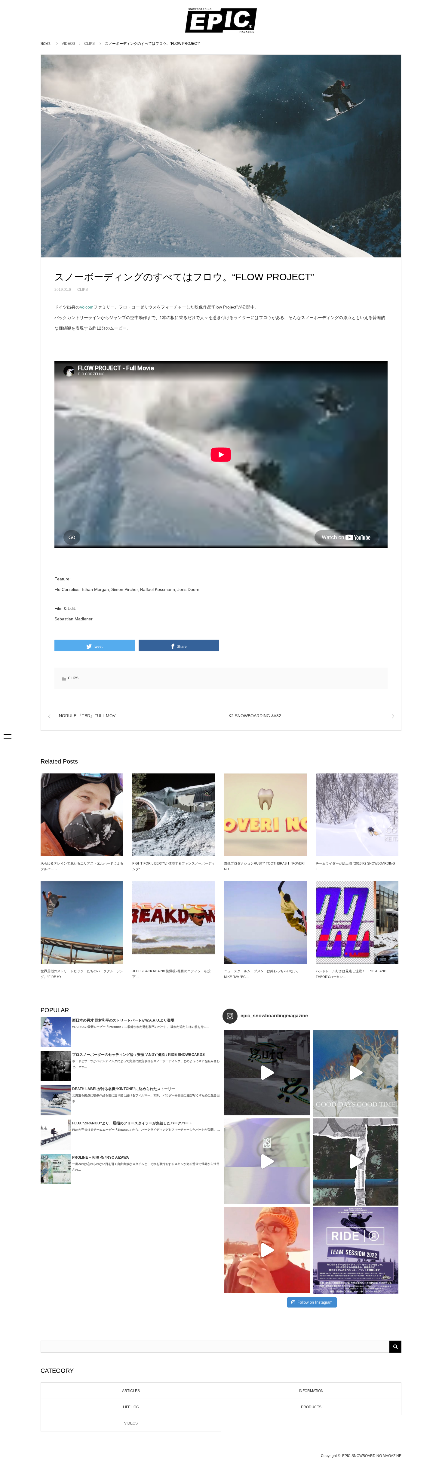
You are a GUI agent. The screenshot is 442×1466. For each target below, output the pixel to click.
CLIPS (89, 43)
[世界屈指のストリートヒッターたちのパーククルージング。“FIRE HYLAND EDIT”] (82, 922)
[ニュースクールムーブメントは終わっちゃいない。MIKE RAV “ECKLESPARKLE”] (265, 922)
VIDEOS (68, 43)
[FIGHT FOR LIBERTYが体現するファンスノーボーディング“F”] (173, 814)
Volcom (87, 307)
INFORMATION (311, 1391)
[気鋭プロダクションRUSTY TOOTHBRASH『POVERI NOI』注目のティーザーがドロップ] (265, 814)
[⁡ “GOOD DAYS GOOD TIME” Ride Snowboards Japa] (355, 1072)
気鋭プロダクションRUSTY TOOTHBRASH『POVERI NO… (264, 866)
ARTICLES (131, 1391)
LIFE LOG (131, 1407)
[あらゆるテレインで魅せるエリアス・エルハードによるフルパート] (82, 814)
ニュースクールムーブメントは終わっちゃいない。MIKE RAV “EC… (262, 974)
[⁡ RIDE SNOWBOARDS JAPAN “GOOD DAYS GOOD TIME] (267, 1161)
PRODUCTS (311, 1407)
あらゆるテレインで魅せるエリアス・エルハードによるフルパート (82, 866)
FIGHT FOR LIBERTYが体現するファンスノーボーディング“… (173, 866)
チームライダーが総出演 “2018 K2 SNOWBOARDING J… (355, 866)
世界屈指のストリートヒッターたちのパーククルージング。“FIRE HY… (82, 974)
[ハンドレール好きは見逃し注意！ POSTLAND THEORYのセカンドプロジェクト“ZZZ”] (357, 922)
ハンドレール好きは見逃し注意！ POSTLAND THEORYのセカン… (351, 974)
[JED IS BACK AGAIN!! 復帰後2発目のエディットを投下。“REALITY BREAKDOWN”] (173, 922)
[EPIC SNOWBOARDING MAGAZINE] (221, 33)
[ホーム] (47, 43)
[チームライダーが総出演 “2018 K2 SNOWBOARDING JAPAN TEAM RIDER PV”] (357, 814)
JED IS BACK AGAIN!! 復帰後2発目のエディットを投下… (171, 974)
